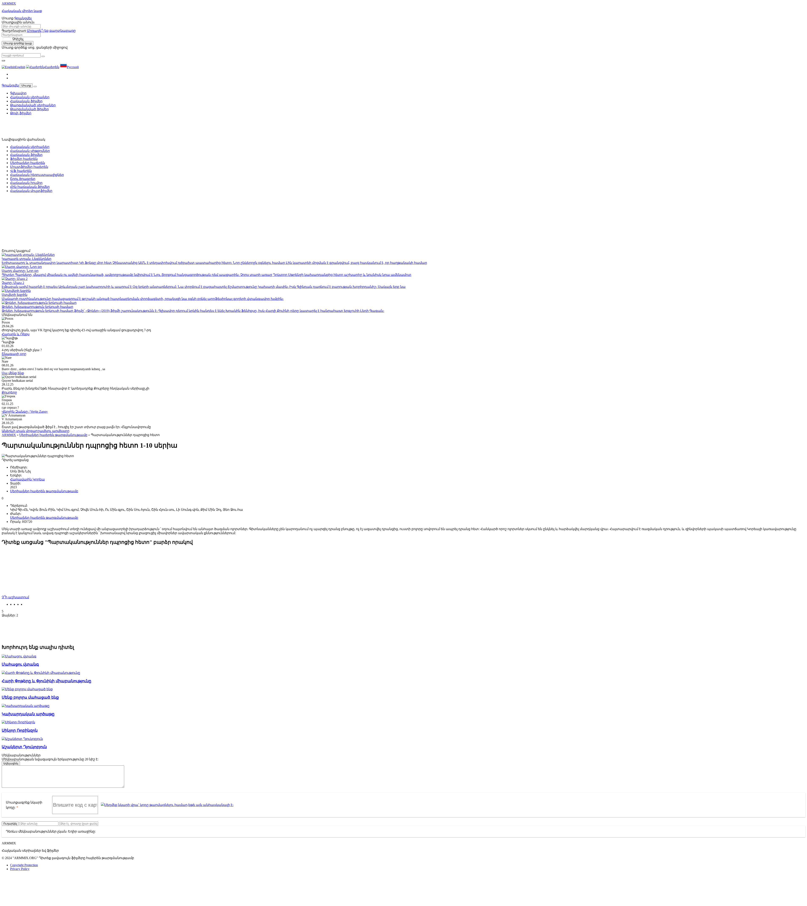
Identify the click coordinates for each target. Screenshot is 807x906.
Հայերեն (51, 67)
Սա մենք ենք (13, 373)
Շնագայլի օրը (14, 354)
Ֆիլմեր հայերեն (24, 159)
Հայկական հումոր (26, 183)
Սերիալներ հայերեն (27, 163)
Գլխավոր (18, 93)
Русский (73, 67)
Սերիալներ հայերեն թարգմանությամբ (53, 435)
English (20, 67)
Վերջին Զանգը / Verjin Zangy (25, 411)
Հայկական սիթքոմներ (30, 151)
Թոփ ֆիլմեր (20, 113)
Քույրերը (9, 392)
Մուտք (26, 85)
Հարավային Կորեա (27, 479)
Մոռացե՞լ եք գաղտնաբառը (51, 30)
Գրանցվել (23, 18)
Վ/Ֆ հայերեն (21, 171)
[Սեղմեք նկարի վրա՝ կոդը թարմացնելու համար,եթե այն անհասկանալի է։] (167, 805)
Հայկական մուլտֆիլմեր (31, 191)
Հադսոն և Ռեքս (15, 334)
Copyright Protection (24, 865)
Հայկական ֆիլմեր (26, 101)
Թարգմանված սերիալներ (33, 105)
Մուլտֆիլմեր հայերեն (29, 167)
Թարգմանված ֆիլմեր (29, 109)
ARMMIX (9, 435)
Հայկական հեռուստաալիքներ (37, 175)
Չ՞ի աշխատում (15, 597)
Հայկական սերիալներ (29, 97)
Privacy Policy (19, 869)
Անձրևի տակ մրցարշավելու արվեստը (35, 431)
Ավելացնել (10, 763)
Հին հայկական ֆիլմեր (30, 187)
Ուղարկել (10, 823)
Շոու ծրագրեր (22, 179)
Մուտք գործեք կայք (17, 43)
